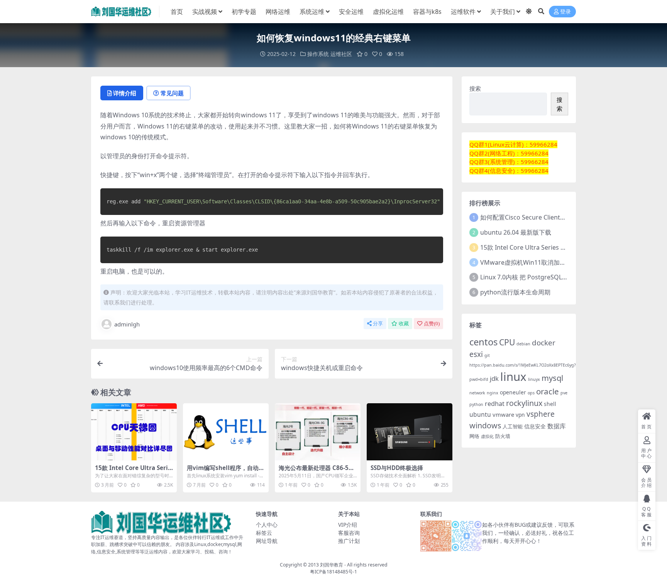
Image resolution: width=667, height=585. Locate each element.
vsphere (540, 414)
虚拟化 (487, 436)
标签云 (264, 532)
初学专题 (244, 11)
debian (523, 344)
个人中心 (267, 524)
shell (550, 403)
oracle (547, 391)
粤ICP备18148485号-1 (333, 571)
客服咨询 (349, 532)
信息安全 (535, 426)
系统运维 (312, 11)
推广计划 (349, 540)
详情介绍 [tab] (124, 93)
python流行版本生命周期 (515, 292)
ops (531, 393)
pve (563, 393)
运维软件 (463, 11)
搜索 (475, 88)
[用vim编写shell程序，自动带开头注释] (226, 431)
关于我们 (502, 11)
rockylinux (524, 403)
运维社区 (341, 53)
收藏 (404, 323)
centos (483, 341)
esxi (476, 354)
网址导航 (267, 540)
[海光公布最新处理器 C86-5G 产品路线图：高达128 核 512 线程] (318, 431)
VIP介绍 (347, 524)
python (476, 404)
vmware (503, 414)
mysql (552, 377)
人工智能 (513, 426)
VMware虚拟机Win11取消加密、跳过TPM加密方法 (551, 262)
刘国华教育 (331, 564)
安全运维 (351, 11)
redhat (494, 403)
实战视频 (204, 11)
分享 (378, 323)
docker (543, 342)
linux (513, 376)
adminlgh (127, 324)
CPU (507, 342)
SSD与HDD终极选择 (397, 468)
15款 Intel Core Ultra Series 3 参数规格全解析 (133, 471)
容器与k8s (427, 11)
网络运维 (278, 11)
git (487, 355)
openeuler (513, 392)
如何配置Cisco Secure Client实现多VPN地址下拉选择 (554, 217)
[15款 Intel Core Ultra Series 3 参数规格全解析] (134, 431)
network (477, 393)
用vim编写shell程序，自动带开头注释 (225, 471)
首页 (177, 11)
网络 (474, 436)
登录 (565, 12)
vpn (520, 414)
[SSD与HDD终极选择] (409, 431)
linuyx (534, 379)
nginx (492, 393)
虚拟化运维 (388, 11)
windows (485, 425)
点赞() (432, 323)
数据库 (556, 426)
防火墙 (502, 436)
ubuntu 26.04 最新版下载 (515, 232)
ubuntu (480, 414)
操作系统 (318, 53)
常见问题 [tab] (172, 93)
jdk (494, 378)
